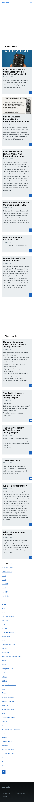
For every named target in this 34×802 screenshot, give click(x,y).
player (3, 608)
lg (2, 761)
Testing (4, 660)
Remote (4, 588)
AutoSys (4, 677)
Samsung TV (6, 721)
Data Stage (5, 620)
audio (3, 713)
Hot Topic (4, 681)
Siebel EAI (5, 592)
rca (2, 757)
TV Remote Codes (7, 568)
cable (3, 640)
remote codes (6, 636)
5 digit (3, 673)
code (3, 725)
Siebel (4, 576)
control (4, 580)
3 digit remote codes (8, 632)
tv (2, 600)
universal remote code (8, 697)
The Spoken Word (7, 668)
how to (4, 664)
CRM (3, 733)
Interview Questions (8, 701)
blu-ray (4, 604)
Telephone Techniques (9, 685)
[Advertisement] (17, 26)
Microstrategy (6, 652)
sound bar (5, 705)
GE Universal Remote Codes (11, 729)
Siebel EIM (5, 584)
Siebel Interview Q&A (8, 644)
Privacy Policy (6, 787)
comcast (4, 628)
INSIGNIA (5, 745)
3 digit (3, 689)
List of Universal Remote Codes (11, 656)
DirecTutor (5, 3)
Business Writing (7, 741)
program (4, 737)
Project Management (8, 616)
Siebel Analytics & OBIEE (9, 717)
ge (2, 765)
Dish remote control (8, 749)
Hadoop (4, 648)
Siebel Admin (6, 596)
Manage (4, 693)
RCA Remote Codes (8, 753)
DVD (3, 612)
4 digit (3, 624)
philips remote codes (8, 709)
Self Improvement (7, 572)
